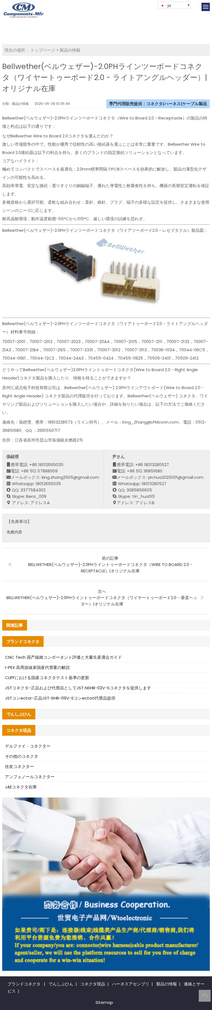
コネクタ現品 (92, 984)
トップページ (42, 50)
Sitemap (104, 1002)
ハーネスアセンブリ (130, 984)
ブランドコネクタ (24, 984)
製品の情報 (70, 50)
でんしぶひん (61, 984)
